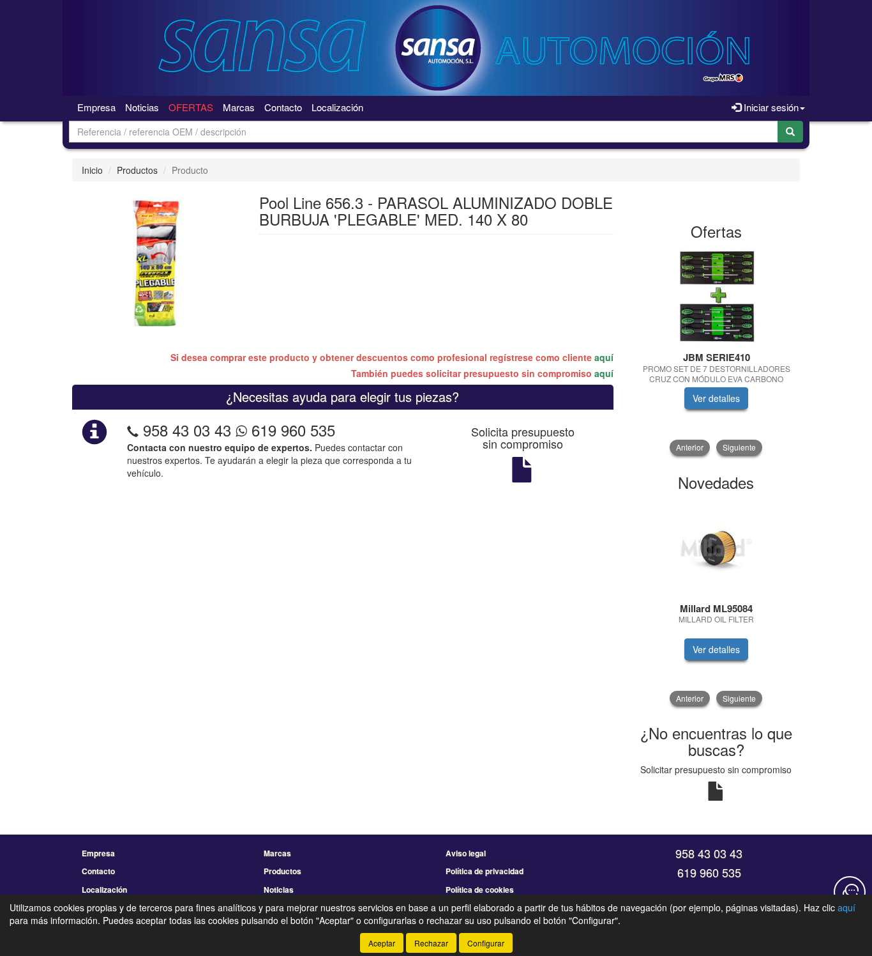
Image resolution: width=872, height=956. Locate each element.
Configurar (485, 942)
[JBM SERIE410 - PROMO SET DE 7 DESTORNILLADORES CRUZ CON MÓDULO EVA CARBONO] (716, 296)
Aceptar (381, 942)
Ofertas (191, 107)
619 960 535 (291, 430)
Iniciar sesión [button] (770, 107)
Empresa (96, 107)
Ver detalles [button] (716, 398)
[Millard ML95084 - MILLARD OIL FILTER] (716, 547)
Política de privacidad (484, 871)
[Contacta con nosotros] (850, 892)
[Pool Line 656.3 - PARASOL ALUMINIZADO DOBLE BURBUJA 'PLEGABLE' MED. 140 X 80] (155, 261)
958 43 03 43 (187, 430)
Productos (137, 170)
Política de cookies (480, 889)
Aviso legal (466, 853)
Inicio (92, 170)
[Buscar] (790, 132)
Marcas (239, 107)
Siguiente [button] (739, 447)
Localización (337, 107)
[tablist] (717, 352)
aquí (603, 357)
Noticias (142, 107)
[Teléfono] (133, 430)
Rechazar (431, 942)
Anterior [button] (689, 447)
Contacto (283, 107)
